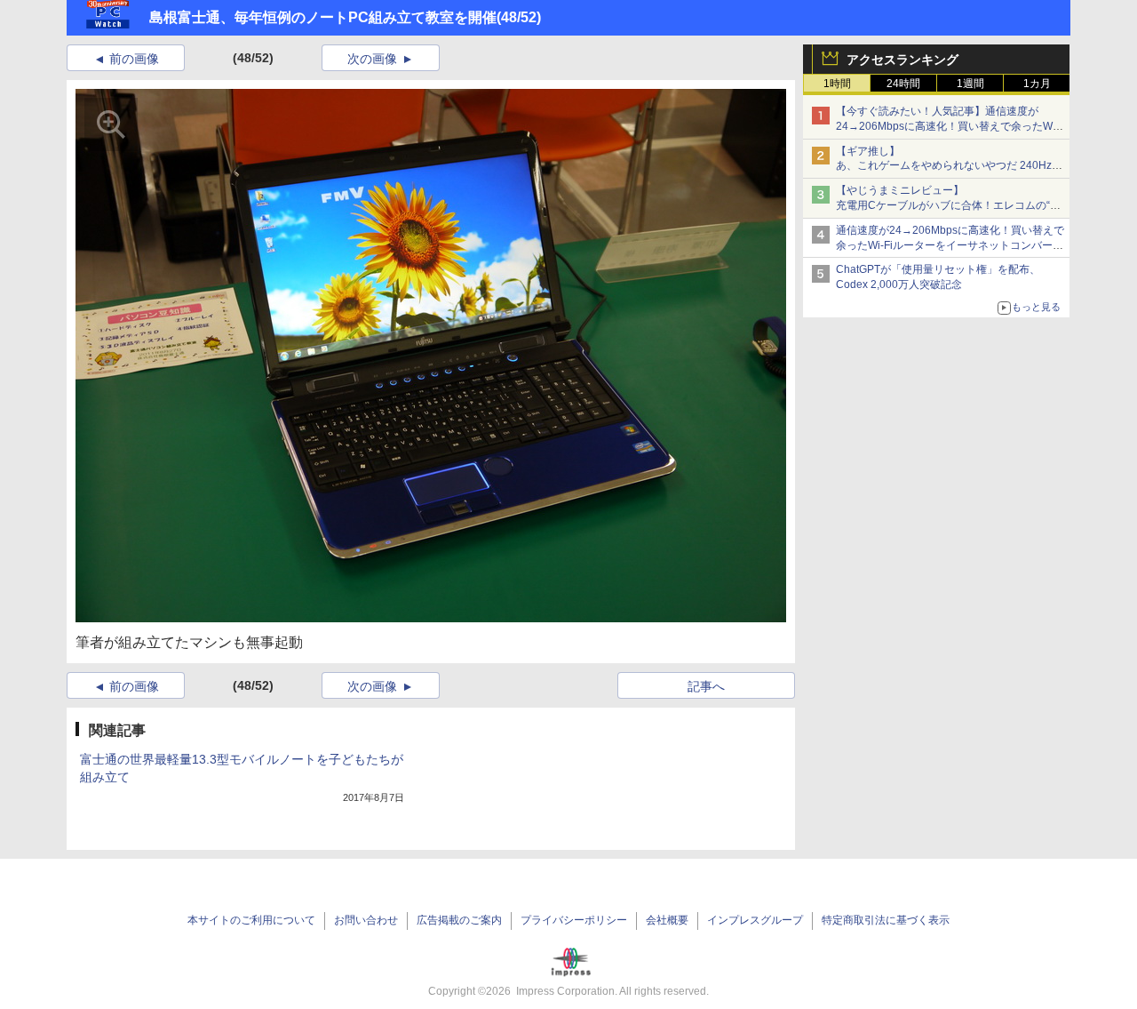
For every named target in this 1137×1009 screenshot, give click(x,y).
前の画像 (134, 59)
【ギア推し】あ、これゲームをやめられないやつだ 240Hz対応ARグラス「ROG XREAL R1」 (949, 166)
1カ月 (1037, 83)
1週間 (970, 83)
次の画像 (372, 59)
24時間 (903, 83)
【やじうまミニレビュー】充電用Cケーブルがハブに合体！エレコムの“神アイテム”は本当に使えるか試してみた (948, 205)
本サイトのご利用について (251, 920)
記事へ (706, 686)
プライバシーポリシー (574, 920)
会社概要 (667, 920)
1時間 (837, 83)
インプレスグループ (755, 920)
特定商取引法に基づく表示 (886, 920)
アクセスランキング (902, 59)
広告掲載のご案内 (459, 920)
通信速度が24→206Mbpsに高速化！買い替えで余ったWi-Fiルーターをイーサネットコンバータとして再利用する (950, 245)
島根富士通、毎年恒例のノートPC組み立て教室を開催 (323, 17)
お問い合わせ (366, 920)
